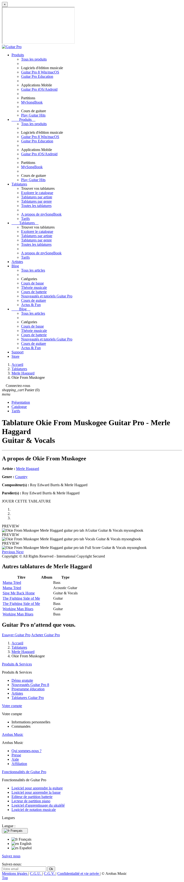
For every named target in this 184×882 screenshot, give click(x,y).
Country (21, 477)
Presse (16, 755)
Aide (15, 759)
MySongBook (32, 102)
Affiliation (19, 764)
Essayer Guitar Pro (16, 635)
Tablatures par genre (36, 201)
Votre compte (12, 706)
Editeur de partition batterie (32, 797)
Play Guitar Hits (33, 115)
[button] (9, 552)
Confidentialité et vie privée (78, 873)
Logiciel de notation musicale (34, 810)
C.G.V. (50, 873)
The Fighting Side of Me (21, 598)
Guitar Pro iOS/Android (39, 89)
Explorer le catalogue (37, 193)
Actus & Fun (31, 305)
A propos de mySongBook (41, 214)
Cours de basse (32, 283)
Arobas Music (12, 734)
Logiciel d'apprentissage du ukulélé (38, 805)
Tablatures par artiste (36, 197)
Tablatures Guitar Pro (28, 698)
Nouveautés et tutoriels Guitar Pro (46, 296)
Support (17, 352)
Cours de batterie (34, 292)
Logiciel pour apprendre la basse (36, 792)
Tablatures (19, 184)
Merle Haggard (27, 469)
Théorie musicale (34, 287)
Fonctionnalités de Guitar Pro (24, 772)
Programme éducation (28, 689)
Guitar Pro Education (37, 76)
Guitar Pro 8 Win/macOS (40, 72)
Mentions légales (15, 873)
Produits (18, 55)
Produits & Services (17, 664)
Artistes (17, 262)
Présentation (21, 402)
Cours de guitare (33, 300)
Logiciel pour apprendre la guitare (37, 788)
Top (5, 878)
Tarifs (25, 219)
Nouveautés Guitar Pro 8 (30, 685)
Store (15, 356)
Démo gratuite (22, 680)
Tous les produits (34, 59)
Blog (15, 266)
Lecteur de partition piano (31, 801)
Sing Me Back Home (19, 593)
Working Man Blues (18, 609)
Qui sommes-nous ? (26, 751)
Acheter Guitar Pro (45, 635)
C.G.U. (36, 873)
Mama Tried (12, 583)
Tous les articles (33, 270)
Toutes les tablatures (36, 206)
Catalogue (19, 407)
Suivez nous (11, 856)
